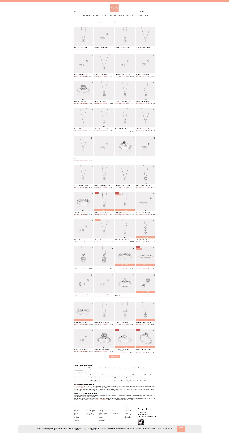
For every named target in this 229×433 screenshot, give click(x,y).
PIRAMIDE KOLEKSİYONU (130, 15)
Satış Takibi (101, 410)
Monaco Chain (127, 413)
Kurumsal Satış (76, 420)
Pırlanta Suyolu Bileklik (128, 414)
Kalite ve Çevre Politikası (90, 411)
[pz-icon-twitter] (142, 409)
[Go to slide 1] (82, 99)
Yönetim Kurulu (76, 408)
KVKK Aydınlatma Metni (90, 408)
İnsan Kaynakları (76, 417)
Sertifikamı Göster (115, 413)
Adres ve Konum (115, 408)
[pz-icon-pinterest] (154, 409)
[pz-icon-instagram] (146, 409)
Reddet (146, 428)
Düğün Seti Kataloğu (128, 417)
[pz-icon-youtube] (150, 409)
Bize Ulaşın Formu (115, 411)
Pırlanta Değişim (102, 420)
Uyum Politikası (89, 416)
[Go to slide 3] (146, 99)
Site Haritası (101, 417)
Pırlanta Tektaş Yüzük (128, 410)
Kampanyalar (76, 416)
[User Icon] (82, 11)
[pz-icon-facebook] (138, 409)
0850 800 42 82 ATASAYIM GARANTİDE (114, 1)
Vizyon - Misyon (76, 410)
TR (75, 11)
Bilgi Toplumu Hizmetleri (90, 414)
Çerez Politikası (98, 430)
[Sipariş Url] (86, 11)
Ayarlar (181, 430)
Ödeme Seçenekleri (102, 414)
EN (77, 11)
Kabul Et (181, 427)
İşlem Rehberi (101, 416)
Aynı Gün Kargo (127, 416)
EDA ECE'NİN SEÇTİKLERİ (85, 15)
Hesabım (100, 408)
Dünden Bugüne (76, 411)
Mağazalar (114, 410)
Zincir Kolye (127, 411)
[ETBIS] (146, 422)
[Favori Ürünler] (90, 11)
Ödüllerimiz (76, 413)
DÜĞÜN (146, 15)
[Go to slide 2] (83, 99)
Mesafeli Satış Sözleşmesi (90, 410)
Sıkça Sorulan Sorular (103, 413)
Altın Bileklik (127, 408)
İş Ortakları (75, 414)
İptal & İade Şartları (102, 411)
